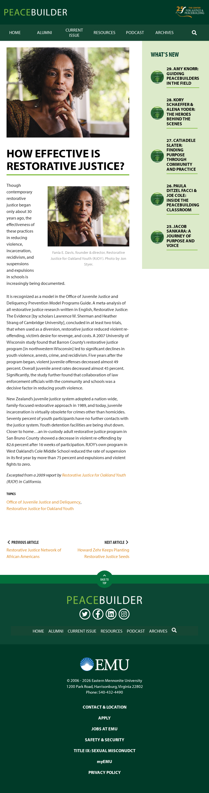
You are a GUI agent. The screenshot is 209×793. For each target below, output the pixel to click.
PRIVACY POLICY (104, 772)
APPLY (104, 718)
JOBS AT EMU (104, 728)
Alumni (44, 32)
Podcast (135, 32)
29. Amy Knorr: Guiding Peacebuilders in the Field (183, 76)
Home (15, 32)
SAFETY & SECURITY (104, 739)
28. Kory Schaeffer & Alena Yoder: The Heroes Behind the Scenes (181, 111)
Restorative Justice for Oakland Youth (94, 475)
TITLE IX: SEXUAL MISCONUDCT (105, 750)
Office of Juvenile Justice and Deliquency (44, 502)
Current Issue (74, 32)
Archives (164, 32)
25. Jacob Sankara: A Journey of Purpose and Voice (181, 236)
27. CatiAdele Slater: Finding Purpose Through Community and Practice (181, 155)
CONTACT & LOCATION (105, 707)
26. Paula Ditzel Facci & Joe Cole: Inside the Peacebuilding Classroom (183, 197)
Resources (104, 32)
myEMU (104, 761)
